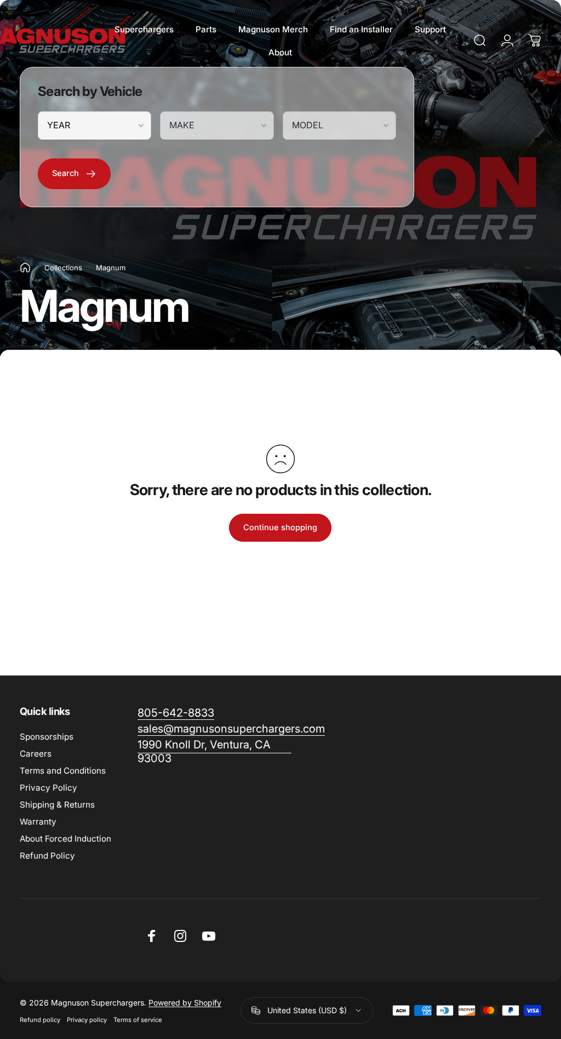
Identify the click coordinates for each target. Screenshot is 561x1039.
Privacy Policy (48, 787)
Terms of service (137, 1020)
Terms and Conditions (63, 770)
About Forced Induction (65, 838)
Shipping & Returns (57, 804)
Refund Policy (47, 855)
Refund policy (40, 1020)
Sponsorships (46, 736)
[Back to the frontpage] (25, 267)
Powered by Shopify (184, 1002)
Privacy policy (87, 1020)
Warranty (38, 821)
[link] (214, 751)
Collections (63, 267)
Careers (35, 753)
